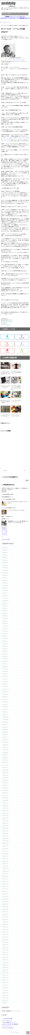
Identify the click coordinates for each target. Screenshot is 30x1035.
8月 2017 (4, 818)
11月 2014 (4, 901)
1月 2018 (4, 805)
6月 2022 (4, 671)
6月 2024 (4, 610)
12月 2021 (4, 686)
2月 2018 (4, 803)
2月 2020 (4, 742)
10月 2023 (4, 631)
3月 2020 (4, 739)
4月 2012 (4, 980)
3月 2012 (4, 982)
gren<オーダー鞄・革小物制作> (10, 1024)
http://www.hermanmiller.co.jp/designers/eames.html (15, 58)
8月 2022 (4, 666)
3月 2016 (4, 861)
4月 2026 (4, 557)
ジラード (15, 68)
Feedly (22, 352)
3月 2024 (4, 618)
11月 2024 (4, 598)
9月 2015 (4, 876)
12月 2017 (4, 808)
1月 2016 (4, 866)
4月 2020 (4, 737)
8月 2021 (4, 696)
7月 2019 (4, 760)
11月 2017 (4, 810)
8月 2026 (4, 547)
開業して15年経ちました (7, 516)
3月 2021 (4, 709)
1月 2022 (4, 684)
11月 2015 (4, 871)
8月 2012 (4, 969)
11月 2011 (4, 992)
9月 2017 (4, 815)
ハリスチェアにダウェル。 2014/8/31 (16, 510)
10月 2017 (4, 813)
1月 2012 (4, 987)
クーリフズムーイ (7, 1026)
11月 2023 (4, 628)
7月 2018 (4, 790)
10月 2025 (4, 572)
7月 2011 (4, 1002)
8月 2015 (4, 878)
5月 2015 (4, 886)
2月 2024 (4, 620)
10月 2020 (4, 722)
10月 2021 (4, 691)
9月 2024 (4, 603)
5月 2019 (4, 765)
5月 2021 (4, 704)
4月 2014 (4, 919)
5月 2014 (4, 916)
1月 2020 (4, 744)
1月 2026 (4, 565)
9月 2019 (4, 754)
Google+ (7, 345)
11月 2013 (4, 932)
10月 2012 (4, 964)
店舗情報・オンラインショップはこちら (15, 16)
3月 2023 (4, 648)
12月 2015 (4, 868)
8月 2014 (4, 909)
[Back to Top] (28, 1032)
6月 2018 (4, 792)
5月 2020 (4, 734)
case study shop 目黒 (7, 1018)
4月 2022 (4, 676)
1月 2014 (4, 926)
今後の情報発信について (7, 496)
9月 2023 (4, 633)
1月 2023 (4, 653)
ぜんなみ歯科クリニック (9, 1022)
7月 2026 (4, 550)
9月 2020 (4, 724)
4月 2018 (4, 797)
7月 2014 (4, 911)
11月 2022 (4, 658)
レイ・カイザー (7, 139)
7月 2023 (4, 638)
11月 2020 (4, 719)
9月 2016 (4, 846)
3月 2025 (4, 587)
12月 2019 (4, 747)
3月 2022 (4, 679)
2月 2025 (4, 590)
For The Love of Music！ (8, 1027)
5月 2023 (4, 643)
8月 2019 (4, 757)
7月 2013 (4, 942)
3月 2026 (4, 560)
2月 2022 (4, 681)
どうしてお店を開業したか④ (8, 507)
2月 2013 (4, 954)
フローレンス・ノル (23, 137)
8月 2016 (4, 848)
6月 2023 (4, 641)
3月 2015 (4, 891)
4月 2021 (4, 706)
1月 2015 (4, 896)
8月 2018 (4, 787)
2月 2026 (4, 562)
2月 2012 (4, 985)
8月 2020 (4, 727)
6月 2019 (4, 762)
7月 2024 (4, 608)
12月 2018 (4, 777)
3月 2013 (4, 952)
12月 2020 (4, 717)
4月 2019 (4, 767)
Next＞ (25, 470)
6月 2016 (4, 853)
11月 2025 (4, 570)
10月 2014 (4, 904)
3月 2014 (4, 921)
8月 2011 (4, 1000)
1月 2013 (4, 957)
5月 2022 (4, 674)
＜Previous (5, 470)
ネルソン (8, 68)
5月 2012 (4, 977)
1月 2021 (4, 714)
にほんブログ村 (5, 539)
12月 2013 (4, 929)
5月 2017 (4, 825)
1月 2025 (4, 593)
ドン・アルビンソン (19, 139)
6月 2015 (4, 883)
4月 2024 (4, 615)
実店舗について (5, 518)
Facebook (21, 338)
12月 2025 (4, 567)
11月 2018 (4, 780)
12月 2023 (4, 625)
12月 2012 (4, 959)
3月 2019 (4, 770)
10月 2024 (4, 600)
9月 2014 (4, 906)
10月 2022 (4, 661)
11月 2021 (4, 689)
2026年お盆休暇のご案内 (7, 494)
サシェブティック (7, 1020)
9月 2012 (4, 967)
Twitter (7, 338)
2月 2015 (4, 894)
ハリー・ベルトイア (9, 137)
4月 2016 (4, 858)
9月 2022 (4, 663)
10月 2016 (4, 843)
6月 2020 (4, 732)
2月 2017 (4, 833)
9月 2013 (4, 937)
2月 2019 (4, 772)
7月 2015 (4, 881)
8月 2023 (4, 636)
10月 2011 (4, 995)
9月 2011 (4, 997)
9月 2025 (4, 575)
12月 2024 (4, 595)
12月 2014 (4, 899)
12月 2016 (4, 838)
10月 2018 (4, 782)
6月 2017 (4, 823)
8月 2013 (4, 939)
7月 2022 (4, 668)
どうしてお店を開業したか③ (8, 499)
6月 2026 (4, 552)
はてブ (22, 344)
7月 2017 (4, 820)
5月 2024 (4, 613)
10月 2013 (4, 934)
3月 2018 (4, 800)
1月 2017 (4, 835)
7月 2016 (4, 851)
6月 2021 (4, 701)
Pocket (7, 352)
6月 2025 (4, 582)
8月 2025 (4, 577)
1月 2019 (4, 775)
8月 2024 (4, 605)
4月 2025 (4, 585)
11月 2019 (4, 749)
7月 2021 (4, 699)
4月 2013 (4, 949)
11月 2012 (4, 962)
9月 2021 (4, 694)
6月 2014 (4, 914)
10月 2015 (4, 873)
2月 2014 (4, 924)
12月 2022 (4, 656)
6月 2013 (4, 944)
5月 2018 (4, 795)
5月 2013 (4, 947)
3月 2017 (4, 830)
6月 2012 (4, 975)
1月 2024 (4, 623)
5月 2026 (4, 555)
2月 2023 (4, 651)
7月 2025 (4, 580)
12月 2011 (4, 990)
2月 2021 (4, 711)
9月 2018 (4, 785)
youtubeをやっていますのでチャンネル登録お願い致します (15, 18)
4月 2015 (4, 889)
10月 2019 (4, 752)
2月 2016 (4, 863)
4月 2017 (4, 828)
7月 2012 (4, 972)
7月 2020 (4, 729)
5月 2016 (4, 856)
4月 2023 (4, 646)
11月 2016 (4, 840)
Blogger (17, 1032)
